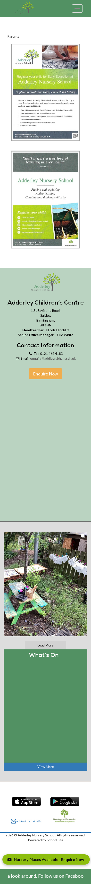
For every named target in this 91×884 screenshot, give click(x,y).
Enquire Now (45, 373)
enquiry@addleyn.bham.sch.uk (53, 358)
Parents (13, 36)
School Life (55, 840)
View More (45, 767)
